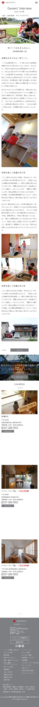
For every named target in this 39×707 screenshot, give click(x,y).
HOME (3, 15)
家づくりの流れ (8, 667)
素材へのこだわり (9, 657)
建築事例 (6, 669)
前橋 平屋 (7, 680)
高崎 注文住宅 (8, 677)
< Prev (4, 350)
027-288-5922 (10, 427)
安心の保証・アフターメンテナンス (10, 663)
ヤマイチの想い (8, 652)
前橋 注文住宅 (8, 674)
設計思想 (6, 655)
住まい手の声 (10, 15)
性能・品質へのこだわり (11, 660)
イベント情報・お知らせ (11, 650)
